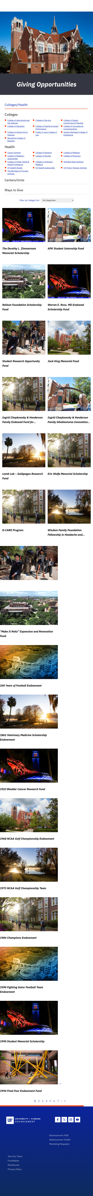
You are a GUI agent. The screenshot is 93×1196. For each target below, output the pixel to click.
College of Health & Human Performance (46, 127)
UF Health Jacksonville (45, 168)
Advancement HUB (58, 1135)
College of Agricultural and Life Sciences (18, 121)
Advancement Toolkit (60, 1139)
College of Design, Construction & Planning (73, 121)
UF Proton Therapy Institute (75, 168)
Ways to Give (14, 190)
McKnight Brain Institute (73, 162)
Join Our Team (15, 1156)
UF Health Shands (14, 168)
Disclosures (13, 1164)
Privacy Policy (15, 1169)
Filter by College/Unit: (29, 200)
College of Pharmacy (72, 156)
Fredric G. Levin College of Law (46, 133)
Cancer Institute (14, 153)
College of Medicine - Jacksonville (16, 157)
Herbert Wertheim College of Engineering (75, 133)
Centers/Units (14, 180)
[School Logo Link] (25, 1120)
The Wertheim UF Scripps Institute (17, 172)
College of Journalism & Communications (73, 127)
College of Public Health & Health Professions (18, 163)
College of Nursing (43, 156)
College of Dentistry (43, 153)
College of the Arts (43, 120)
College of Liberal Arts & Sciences (17, 133)
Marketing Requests (59, 1143)
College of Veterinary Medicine (44, 163)
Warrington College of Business (16, 139)
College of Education (15, 126)
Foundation (13, 1160)
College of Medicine (72, 153)
